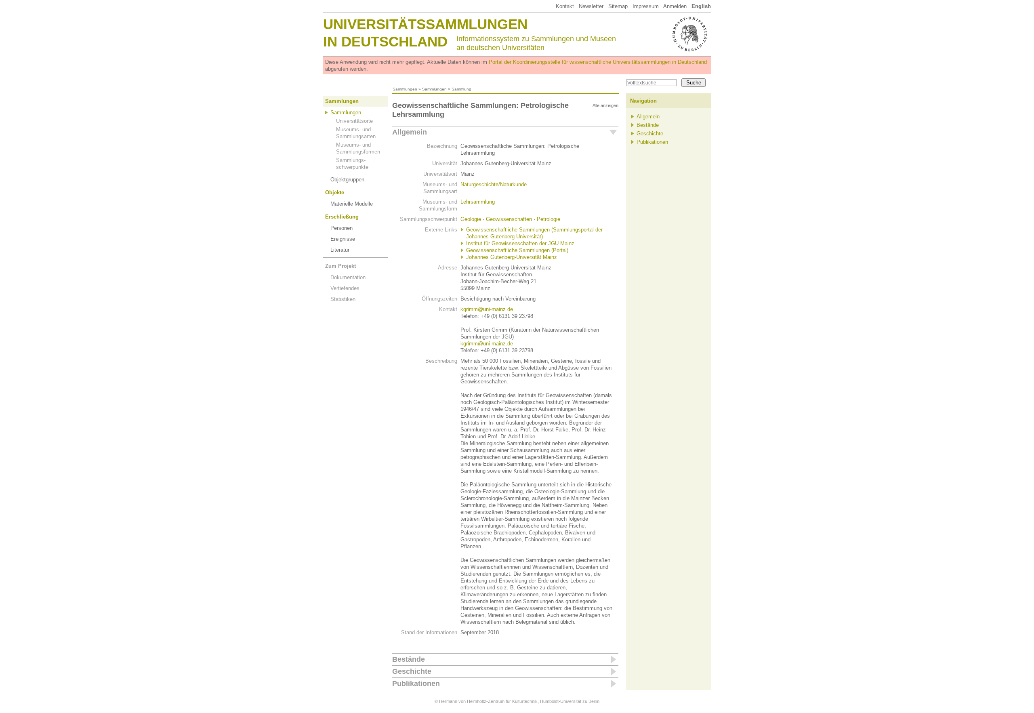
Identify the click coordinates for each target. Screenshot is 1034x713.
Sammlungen (405, 89)
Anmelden (675, 6)
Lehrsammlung (477, 202)
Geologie (470, 219)
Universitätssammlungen (425, 24)
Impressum (646, 6)
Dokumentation (348, 277)
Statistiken (342, 299)
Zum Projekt (340, 266)
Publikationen (416, 683)
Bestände (408, 659)
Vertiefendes (344, 288)
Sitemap (618, 6)
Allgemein (409, 132)
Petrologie (548, 219)
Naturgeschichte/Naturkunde (493, 184)
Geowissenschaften (509, 219)
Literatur (339, 250)
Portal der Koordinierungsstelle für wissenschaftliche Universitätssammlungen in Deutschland (598, 62)
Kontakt (565, 6)
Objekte (334, 192)
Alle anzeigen (605, 105)
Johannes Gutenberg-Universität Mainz (511, 257)
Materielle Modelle (351, 204)
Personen (341, 228)
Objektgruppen (347, 180)
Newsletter (591, 6)
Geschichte (411, 671)
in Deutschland (385, 41)
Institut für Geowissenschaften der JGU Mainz (520, 243)
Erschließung (342, 217)
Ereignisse (342, 239)
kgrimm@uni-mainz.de (486, 309)
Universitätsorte (354, 121)
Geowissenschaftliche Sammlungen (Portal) (517, 250)
